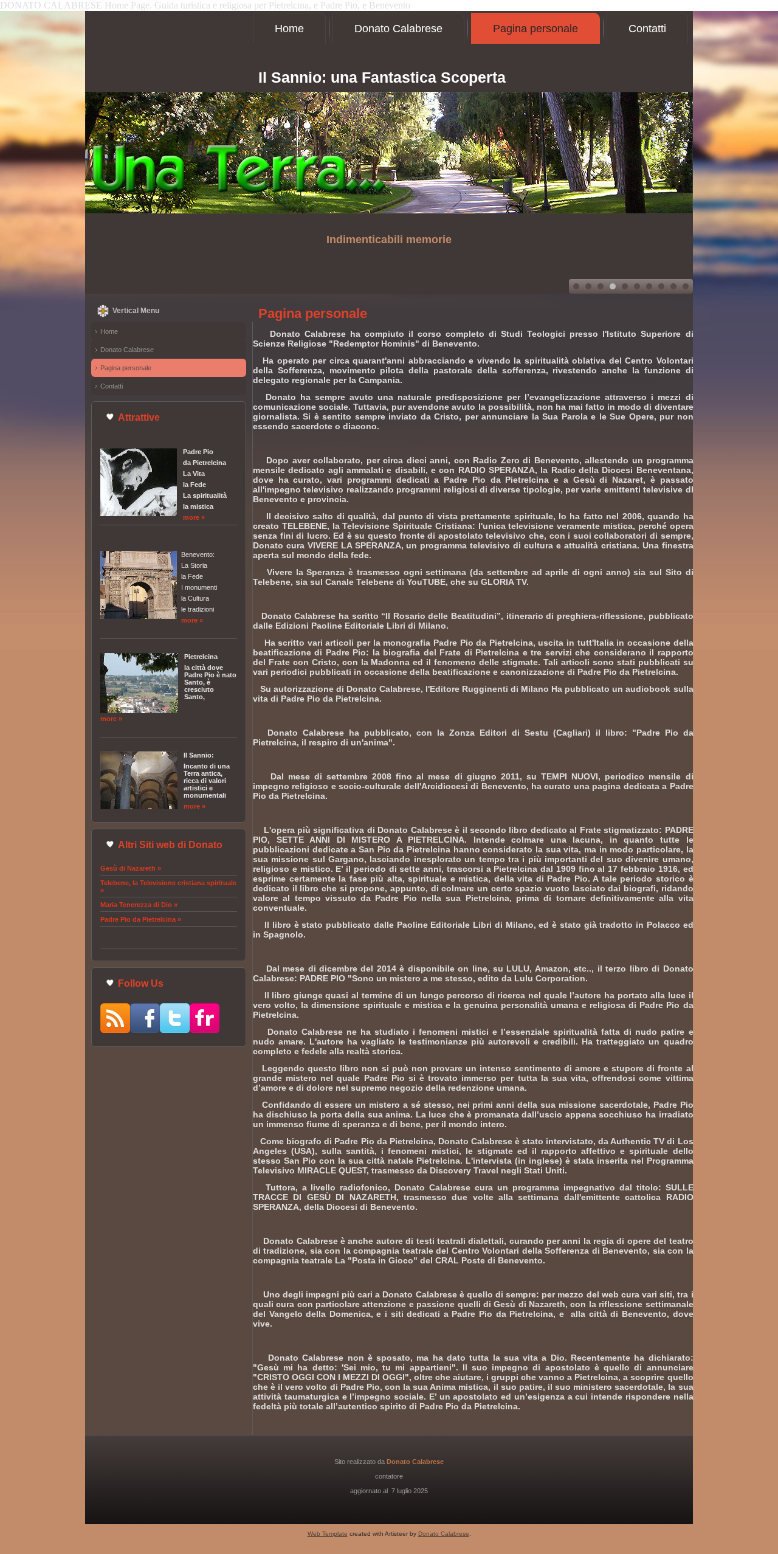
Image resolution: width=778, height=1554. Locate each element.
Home (289, 28)
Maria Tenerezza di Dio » (138, 904)
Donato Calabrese (398, 28)
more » (194, 517)
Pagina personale (535, 28)
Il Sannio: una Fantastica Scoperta (382, 77)
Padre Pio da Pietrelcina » (140, 919)
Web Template (328, 1533)
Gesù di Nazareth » (130, 868)
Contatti (647, 28)
